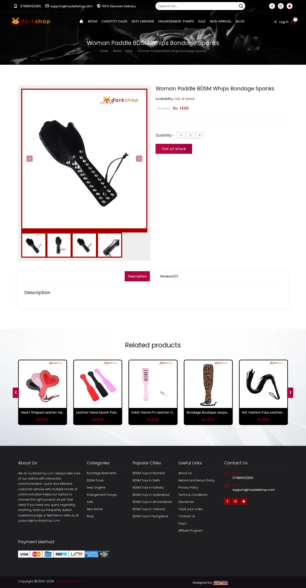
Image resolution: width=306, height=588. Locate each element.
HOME (104, 51)
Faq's (182, 523)
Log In (283, 22)
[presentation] (29, 158)
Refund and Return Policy (196, 480)
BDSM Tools (95, 480)
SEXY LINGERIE (143, 21)
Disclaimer (186, 502)
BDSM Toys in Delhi (146, 480)
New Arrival (220, 21)
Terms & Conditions (193, 495)
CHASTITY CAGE (114, 21)
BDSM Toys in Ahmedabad (152, 502)
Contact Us (186, 516)
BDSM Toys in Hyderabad (151, 495)
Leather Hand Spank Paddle (98, 412)
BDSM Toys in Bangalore (150, 516)
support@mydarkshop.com (71, 6)
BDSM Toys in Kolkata (148, 487)
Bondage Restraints (101, 473)
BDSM (92, 21)
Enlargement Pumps (102, 495)
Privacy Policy (188, 487)
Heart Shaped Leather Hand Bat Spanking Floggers (62, 412)
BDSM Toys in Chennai (149, 509)
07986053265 (30, 6)
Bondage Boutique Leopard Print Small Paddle (224, 412)
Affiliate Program (190, 530)
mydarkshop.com (40, 473)
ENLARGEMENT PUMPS (176, 21)
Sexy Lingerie (96, 487)
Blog (240, 21)
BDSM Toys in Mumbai (149, 473)
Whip (129, 51)
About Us (185, 473)
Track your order (190, 509)
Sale (202, 21)
